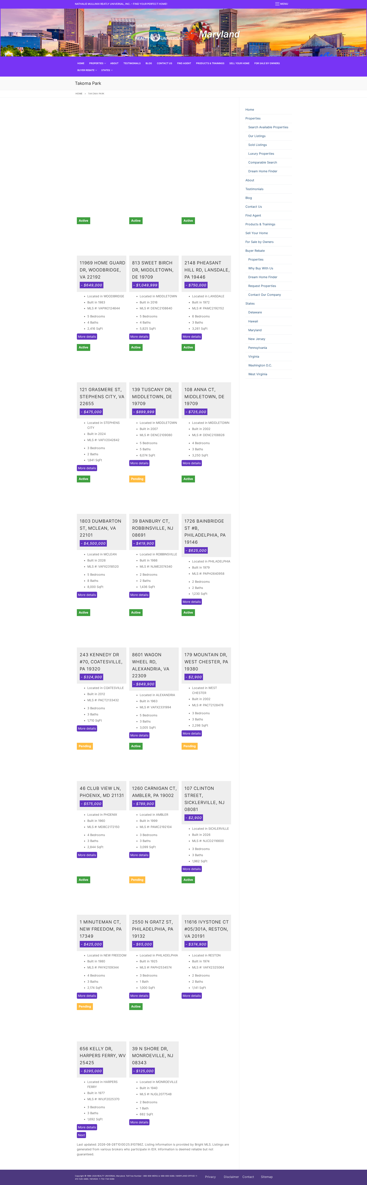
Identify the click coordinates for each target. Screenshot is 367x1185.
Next (81, 1135)
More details (87, 336)
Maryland (255, 330)
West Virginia (257, 374)
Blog (248, 198)
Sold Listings (257, 145)
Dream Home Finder (262, 171)
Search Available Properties (268, 127)
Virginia (253, 356)
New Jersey (256, 339)
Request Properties (262, 286)
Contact (248, 1177)
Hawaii (253, 321)
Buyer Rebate (255, 251)
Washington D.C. (260, 365)
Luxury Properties (261, 153)
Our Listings (257, 136)
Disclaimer (231, 1177)
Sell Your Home (256, 233)
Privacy (210, 1177)
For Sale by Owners (259, 242)
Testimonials (254, 189)
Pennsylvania (257, 348)
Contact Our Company (264, 295)
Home (79, 93)
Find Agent (253, 215)
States (250, 303)
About (249, 180)
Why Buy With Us (260, 268)
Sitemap (267, 1177)
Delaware (255, 312)
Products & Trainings (260, 224)
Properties (253, 118)
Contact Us (253, 206)
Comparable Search (262, 162)
